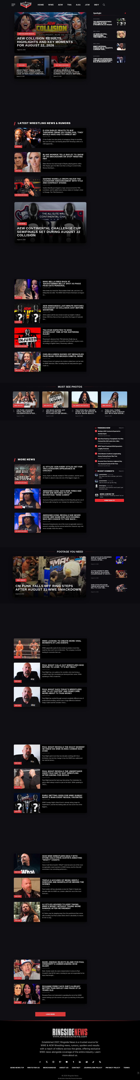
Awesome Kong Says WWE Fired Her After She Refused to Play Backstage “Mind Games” (62, 493)
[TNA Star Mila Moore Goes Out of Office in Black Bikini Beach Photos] (85, 399)
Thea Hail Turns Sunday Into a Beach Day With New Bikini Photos (115, 411)
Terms (127, 1067)
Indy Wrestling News (62, 65)
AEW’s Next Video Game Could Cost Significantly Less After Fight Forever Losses (30, 72)
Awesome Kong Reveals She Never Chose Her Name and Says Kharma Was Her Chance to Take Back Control (61, 517)
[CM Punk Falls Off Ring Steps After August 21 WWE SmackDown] (49, 576)
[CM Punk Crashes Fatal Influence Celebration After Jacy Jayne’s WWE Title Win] (26, 399)
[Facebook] (40, 1062)
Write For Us (33, 1067)
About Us (63, 1067)
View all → (121, 428)
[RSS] (100, 1062)
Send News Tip (17, 1067)
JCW (87, 5)
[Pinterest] (60, 1062)
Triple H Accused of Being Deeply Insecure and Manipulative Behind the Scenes (63, 882)
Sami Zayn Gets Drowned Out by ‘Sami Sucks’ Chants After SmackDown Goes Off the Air (101, 558)
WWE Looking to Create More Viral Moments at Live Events (61, 642)
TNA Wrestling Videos (21, 195)
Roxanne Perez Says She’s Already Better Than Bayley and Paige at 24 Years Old (61, 988)
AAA (78, 5)
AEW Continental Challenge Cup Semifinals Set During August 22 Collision (49, 232)
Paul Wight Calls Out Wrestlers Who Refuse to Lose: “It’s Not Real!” (63, 666)
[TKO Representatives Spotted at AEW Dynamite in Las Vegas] (121, 21)
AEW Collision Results (26, 33)
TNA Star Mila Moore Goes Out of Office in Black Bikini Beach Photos (85, 411)
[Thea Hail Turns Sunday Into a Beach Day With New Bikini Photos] (114, 399)
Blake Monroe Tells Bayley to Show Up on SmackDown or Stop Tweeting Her (63, 157)
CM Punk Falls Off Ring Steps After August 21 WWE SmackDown (48, 587)
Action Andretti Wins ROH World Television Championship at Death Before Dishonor (100, 572)
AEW (60, 5)
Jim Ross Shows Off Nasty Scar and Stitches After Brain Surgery (56, 411)
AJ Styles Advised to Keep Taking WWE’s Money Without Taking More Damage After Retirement (61, 906)
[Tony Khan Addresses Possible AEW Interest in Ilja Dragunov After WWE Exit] (121, 59)
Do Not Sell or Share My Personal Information (70, 1078)
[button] (104, 5)
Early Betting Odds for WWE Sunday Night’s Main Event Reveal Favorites (62, 796)
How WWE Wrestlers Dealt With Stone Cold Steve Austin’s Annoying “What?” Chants (62, 858)
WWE (51, 5)
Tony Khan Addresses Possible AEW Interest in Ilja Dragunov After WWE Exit (103, 60)
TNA (69, 5)
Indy (96, 5)
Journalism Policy (93, 1067)
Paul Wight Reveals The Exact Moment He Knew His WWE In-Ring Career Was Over (63, 749)
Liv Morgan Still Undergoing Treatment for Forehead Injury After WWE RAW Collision (100, 35)
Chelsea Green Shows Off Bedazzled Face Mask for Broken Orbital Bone (63, 355)
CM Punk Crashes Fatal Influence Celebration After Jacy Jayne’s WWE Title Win (28, 411)
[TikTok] (93, 1062)
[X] (46, 1062)
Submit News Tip (109, 500)
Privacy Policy (113, 1067)
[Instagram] (53, 1062)
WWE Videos (21, 580)
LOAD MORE (50, 1014)
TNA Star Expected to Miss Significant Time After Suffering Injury (61, 332)
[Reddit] (86, 1062)
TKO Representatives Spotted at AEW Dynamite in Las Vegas (102, 23)
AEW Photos (48, 405)
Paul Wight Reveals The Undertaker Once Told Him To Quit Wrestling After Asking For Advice (62, 773)
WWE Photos (19, 370)
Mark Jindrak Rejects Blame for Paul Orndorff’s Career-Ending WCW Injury (63, 964)
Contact (76, 1067)
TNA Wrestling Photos (80, 405)
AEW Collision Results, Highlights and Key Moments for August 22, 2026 (45, 42)
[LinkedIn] (80, 1062)
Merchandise (49, 1067)
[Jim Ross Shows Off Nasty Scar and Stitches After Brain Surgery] (55, 399)
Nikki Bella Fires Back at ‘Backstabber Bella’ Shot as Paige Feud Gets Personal (62, 284)
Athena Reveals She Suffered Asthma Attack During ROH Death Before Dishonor (67, 72)
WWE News (18, 170)
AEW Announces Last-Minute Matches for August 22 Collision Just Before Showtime (63, 308)
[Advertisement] (50, 259)
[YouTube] (66, 1062)
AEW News (22, 65)
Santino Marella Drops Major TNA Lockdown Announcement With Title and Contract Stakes (63, 181)
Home (41, 5)
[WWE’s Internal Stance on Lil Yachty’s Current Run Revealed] (121, 46)
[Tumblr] (73, 1062)
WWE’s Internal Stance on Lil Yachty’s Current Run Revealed (102, 48)
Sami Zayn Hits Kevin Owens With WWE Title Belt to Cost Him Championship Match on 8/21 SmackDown (101, 586)
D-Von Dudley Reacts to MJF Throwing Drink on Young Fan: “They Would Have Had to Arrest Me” (63, 132)
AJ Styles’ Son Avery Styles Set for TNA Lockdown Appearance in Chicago (62, 469)
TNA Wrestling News (21, 346)
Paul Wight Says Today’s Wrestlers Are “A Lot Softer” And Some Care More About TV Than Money (62, 691)
